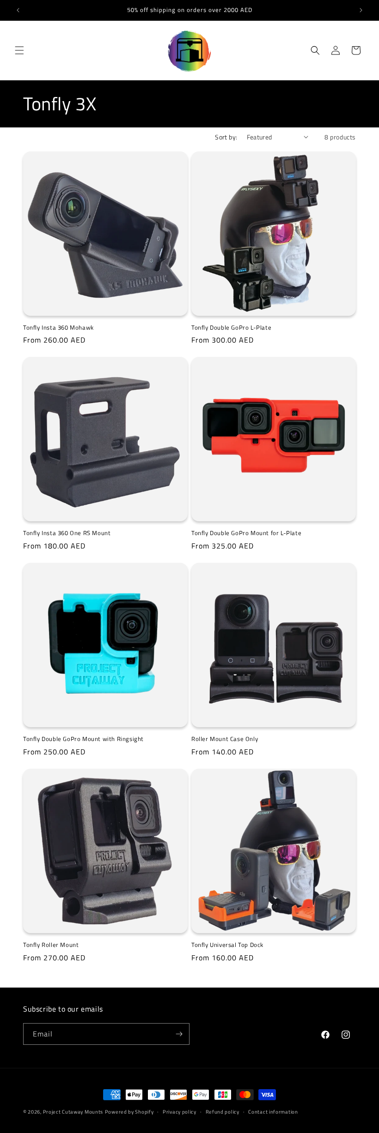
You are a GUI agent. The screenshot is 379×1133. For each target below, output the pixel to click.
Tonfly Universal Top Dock (227, 945)
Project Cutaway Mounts (73, 1111)
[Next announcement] (361, 10)
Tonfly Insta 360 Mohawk (58, 327)
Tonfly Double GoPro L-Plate (231, 327)
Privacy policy (179, 1111)
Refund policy (222, 1111)
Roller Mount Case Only (224, 739)
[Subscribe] (179, 1034)
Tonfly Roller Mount (51, 945)
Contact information (273, 1111)
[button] (19, 50)
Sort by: (226, 137)
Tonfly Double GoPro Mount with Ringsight (83, 739)
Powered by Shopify (129, 1111)
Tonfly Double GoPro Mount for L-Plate (246, 533)
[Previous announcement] (18, 10)
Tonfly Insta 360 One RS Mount (66, 533)
